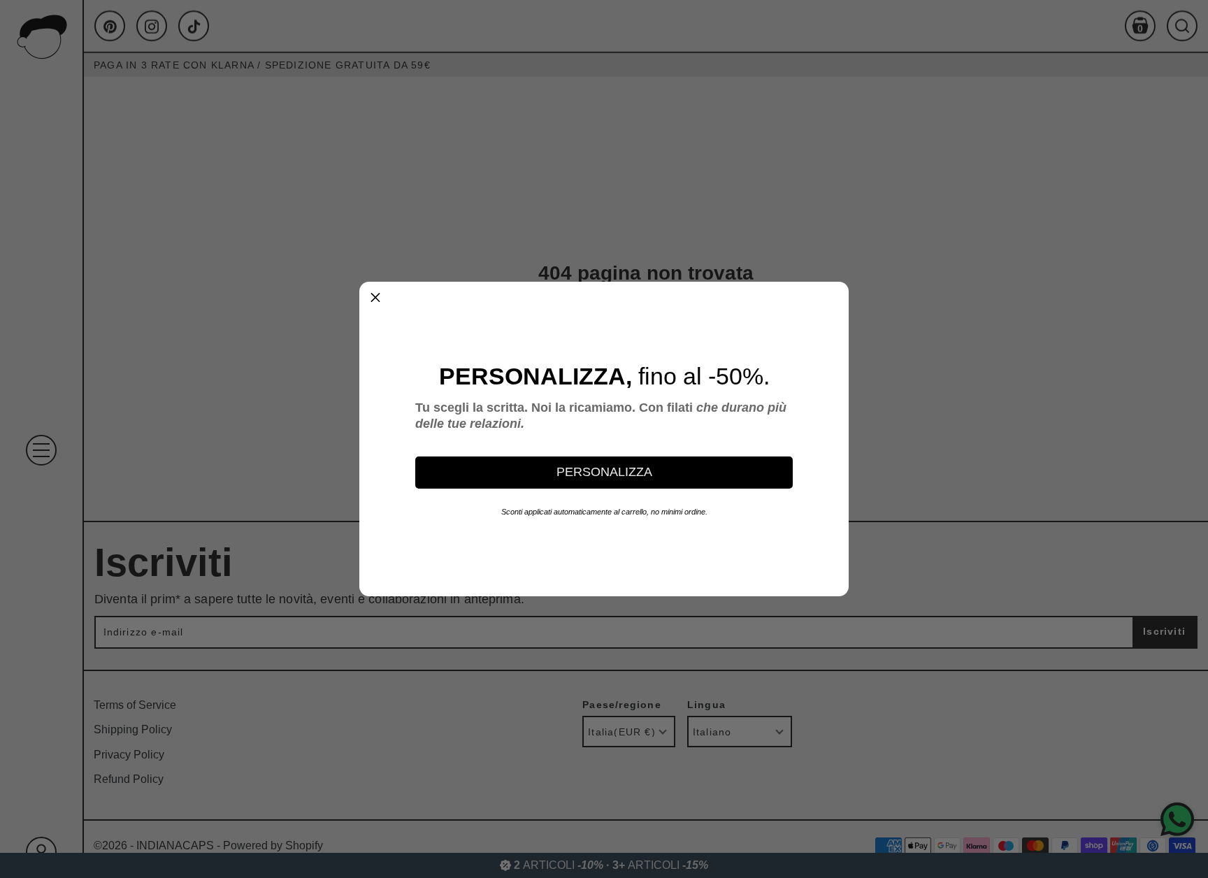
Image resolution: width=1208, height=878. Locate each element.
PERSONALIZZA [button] (604, 472)
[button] (375, 297)
